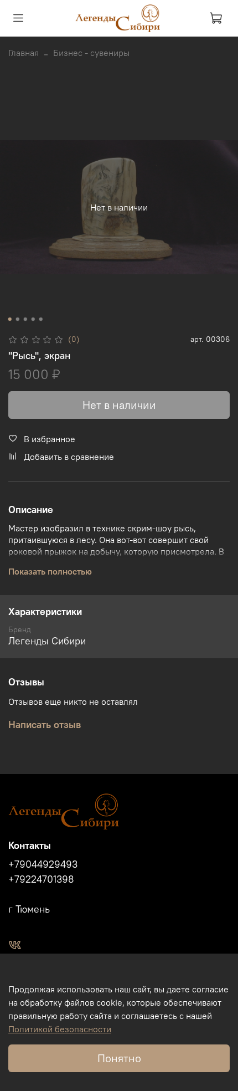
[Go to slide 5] (41, 319)
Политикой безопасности (59, 1028)
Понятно (119, 1058)
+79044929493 (42, 864)
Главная (23, 52)
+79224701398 (41, 879)
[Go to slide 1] (10, 319)
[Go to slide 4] (33, 319)
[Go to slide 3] (25, 319)
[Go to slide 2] (17, 319)
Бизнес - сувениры (91, 52)
